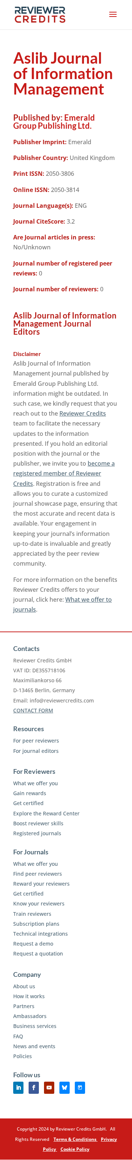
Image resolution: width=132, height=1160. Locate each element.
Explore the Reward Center (46, 813)
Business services (34, 1025)
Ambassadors (30, 1016)
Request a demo (33, 943)
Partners (23, 1006)
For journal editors (36, 750)
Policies (22, 1056)
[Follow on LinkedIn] (18, 1088)
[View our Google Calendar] (80, 1088)
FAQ (18, 1036)
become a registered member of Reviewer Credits (64, 473)
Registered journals (37, 833)
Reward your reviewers (41, 883)
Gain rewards (29, 793)
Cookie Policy (74, 1149)
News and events (34, 1046)
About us (24, 986)
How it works (29, 996)
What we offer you (35, 783)
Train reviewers (32, 913)
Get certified (28, 803)
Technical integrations (40, 933)
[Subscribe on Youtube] (49, 1088)
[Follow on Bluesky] (64, 1088)
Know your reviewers (39, 903)
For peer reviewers (36, 740)
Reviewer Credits (82, 413)
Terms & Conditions (76, 1139)
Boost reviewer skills (38, 823)
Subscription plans (36, 923)
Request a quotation (38, 953)
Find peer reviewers (37, 873)
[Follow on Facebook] (34, 1088)
